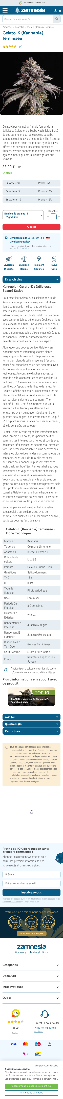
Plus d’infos (24, 248)
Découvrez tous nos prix (31, 933)
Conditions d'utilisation (12, 902)
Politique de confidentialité (44, 899)
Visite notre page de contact (45, 1029)
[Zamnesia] (30, 10)
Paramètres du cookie (31, 1092)
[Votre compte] (55, 10)
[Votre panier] (60, 10)
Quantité (53, 211)
